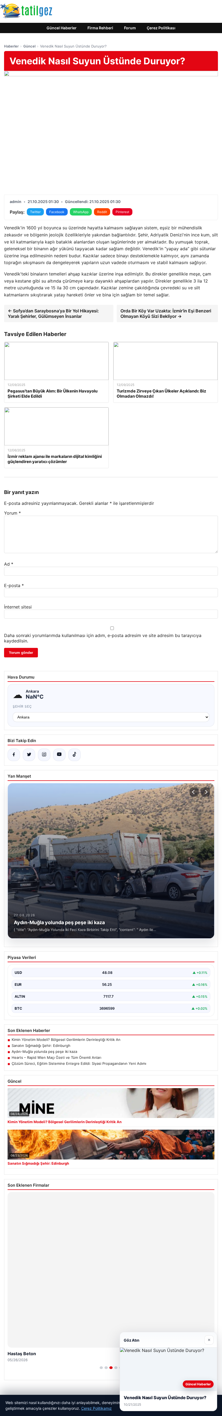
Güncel (29, 46)
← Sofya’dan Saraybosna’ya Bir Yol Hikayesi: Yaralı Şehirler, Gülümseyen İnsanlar (53, 313)
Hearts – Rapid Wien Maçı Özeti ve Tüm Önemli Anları (56, 1057)
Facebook (56, 212)
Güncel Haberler (62, 28)
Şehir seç (22, 706)
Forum (130, 28)
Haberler (11, 46)
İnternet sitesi (18, 607)
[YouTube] (59, 755)
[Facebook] (14, 755)
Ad (8, 564)
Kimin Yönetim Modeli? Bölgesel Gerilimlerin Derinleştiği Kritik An (66, 1039)
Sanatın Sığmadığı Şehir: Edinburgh (41, 1045)
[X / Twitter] (29, 755)
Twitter (35, 212)
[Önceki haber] (194, 792)
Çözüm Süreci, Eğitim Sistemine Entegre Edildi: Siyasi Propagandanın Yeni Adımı (79, 1063)
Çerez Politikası (161, 28)
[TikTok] (74, 755)
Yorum (12, 513)
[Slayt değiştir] (101, 1367)
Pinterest (122, 212)
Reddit (102, 212)
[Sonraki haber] (205, 792)
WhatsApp (81, 212)
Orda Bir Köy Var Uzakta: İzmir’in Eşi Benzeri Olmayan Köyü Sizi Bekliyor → (165, 313)
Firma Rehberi (100, 28)
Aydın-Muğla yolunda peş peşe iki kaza (44, 1051)
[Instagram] (44, 755)
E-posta (14, 585)
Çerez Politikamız (96, 1408)
